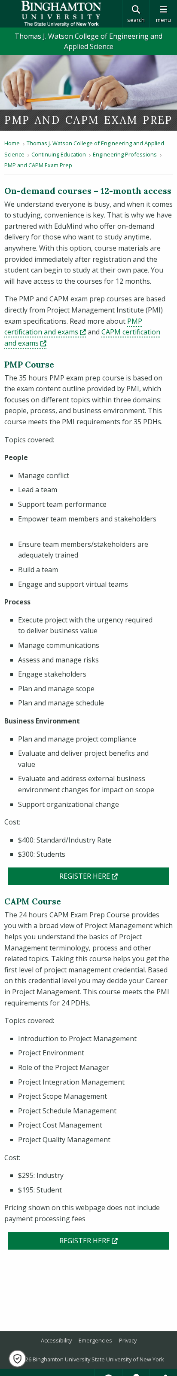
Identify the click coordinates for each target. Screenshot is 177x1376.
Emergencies (95, 1340)
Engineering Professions (125, 154)
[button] (17, 1358)
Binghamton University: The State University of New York (61, 14)
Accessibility (56, 1340)
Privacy (128, 1340)
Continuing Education (58, 154)
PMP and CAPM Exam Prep (38, 165)
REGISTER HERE (114, 876)
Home (12, 143)
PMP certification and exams (73, 326)
